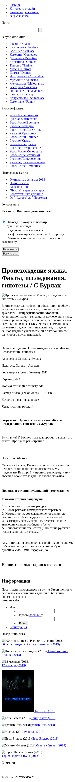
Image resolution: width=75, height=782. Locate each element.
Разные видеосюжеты (24, 12)
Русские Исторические (25, 147)
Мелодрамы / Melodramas (27, 83)
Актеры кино (19, 186)
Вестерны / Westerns (23, 87)
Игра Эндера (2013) (45, 738)
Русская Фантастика (23, 119)
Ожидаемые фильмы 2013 (27, 179)
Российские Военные (24, 122)
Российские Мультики (25, 155)
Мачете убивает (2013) (50, 745)
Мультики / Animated (24, 80)
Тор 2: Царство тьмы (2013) (20, 755)
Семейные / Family (22, 101)
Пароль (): (30, 615)
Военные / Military (22, 51)
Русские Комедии (22, 126)
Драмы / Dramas (20, 72)
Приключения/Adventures (27, 90)
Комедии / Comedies (23, 54)
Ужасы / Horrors (20, 69)
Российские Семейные (25, 166)
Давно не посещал (19, 226)
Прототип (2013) (45, 711)
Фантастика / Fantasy (24, 47)
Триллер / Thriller (21, 65)
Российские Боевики (24, 115)
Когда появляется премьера (25, 230)
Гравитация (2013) (42, 725)
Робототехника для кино (26, 194)
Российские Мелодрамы (26, 151)
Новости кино (19, 183)
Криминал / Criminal (23, 61)
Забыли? (35, 615)
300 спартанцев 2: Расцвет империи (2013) (31, 644)
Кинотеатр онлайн (22, 8)
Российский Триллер (24, 137)
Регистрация (18, 627)
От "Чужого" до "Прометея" (29, 197)
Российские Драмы (23, 144)
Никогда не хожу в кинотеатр (26, 222)
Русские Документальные (27, 162)
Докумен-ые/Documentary (27, 98)
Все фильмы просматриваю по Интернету (35, 234)
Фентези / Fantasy (21, 94)
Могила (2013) (34, 731)
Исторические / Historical (27, 76)
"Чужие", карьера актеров (27, 190)
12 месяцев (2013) (14, 665)
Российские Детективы (25, 129)
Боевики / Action (21, 43)
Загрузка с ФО (19, 15)
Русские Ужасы (20, 140)
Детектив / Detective (23, 58)
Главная (15, 5)
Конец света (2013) (43, 718)
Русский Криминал (23, 133)
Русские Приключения (25, 158)
